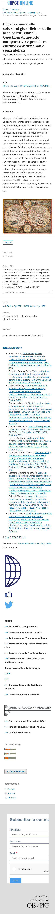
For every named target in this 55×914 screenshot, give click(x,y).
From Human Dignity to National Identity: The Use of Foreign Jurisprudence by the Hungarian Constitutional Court (28, 390)
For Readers (9, 789)
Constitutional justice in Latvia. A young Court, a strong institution (30, 428)
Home (5, 9)
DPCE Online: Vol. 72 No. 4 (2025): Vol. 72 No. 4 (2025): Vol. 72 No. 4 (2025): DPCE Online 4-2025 (29, 507)
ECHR (7, 673)
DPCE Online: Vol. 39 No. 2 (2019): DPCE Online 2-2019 (30, 381)
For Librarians (10, 797)
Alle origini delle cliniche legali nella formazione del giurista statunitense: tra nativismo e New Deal (30, 441)
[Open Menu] (3, 3)
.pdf (9, 242)
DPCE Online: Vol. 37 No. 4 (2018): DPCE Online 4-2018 (30, 365)
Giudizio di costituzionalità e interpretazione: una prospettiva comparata (30, 516)
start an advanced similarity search (33, 543)
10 (20, 537)
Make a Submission (15, 771)
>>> (6, 626)
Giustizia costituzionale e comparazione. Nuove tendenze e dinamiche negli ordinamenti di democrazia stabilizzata (30, 407)
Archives (15, 9)
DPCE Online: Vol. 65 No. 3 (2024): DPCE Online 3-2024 (30, 467)
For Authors (9, 793)
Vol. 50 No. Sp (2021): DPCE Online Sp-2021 (21, 12)
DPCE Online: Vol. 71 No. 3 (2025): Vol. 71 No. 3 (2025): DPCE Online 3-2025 (29, 397)
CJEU (6, 679)
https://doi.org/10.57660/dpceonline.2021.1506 (26, 85)
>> (24, 537)
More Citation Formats (15, 292)
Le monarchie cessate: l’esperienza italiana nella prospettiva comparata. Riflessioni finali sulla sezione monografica (29, 500)
